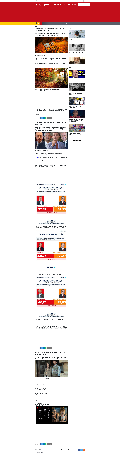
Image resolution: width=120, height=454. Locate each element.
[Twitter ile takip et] (81, 450)
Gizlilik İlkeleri (62, 449)
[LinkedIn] (44, 118)
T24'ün (36, 157)
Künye (55, 449)
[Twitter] (42, 118)
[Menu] (79, 5)
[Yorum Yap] (51, 118)
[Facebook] (40, 118)
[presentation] (38, 23)
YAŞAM (58, 4)
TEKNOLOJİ (70, 4)
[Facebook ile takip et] (79, 450)
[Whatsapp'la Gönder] (45, 118)
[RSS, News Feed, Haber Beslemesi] (84, 450)
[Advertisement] (60, 14)
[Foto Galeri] (84, 0)
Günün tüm (82, 23)
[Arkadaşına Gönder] (47, 118)
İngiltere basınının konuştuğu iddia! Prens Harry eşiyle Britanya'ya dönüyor (59, 23)
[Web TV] (82, 0)
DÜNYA (75, 4)
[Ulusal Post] (43, 4)
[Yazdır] (49, 118)
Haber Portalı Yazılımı (40, 452)
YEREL (61, 4)
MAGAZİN (65, 4)
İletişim (58, 449)
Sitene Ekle (67, 449)
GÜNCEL (54, 4)
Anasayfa (51, 449)
